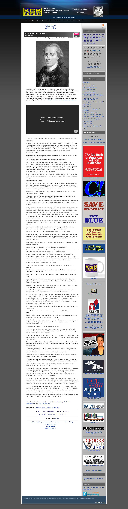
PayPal (56, 418)
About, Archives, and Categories (37, 20)
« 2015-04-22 (50, 25)
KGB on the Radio (89, 85)
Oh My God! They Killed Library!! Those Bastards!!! (93, 113)
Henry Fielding (57, 402)
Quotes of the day (53, 407)
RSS (103, 25)
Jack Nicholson (44, 404)
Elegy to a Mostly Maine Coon (93, 116)
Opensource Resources (88, 498)
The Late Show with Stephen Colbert (94, 398)
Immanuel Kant (40, 407)
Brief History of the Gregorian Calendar (90, 99)
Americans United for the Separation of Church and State (94, 327)
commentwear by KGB (94, 196)
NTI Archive (87, 104)
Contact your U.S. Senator (94, 139)
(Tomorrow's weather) (93, 67)
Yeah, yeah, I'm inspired (92, 126)
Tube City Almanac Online (94, 465)
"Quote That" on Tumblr (94, 470)
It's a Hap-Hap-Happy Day (92, 119)
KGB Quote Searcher (89, 89)
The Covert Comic (94, 294)
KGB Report (49, 8)
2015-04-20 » (50, 28)
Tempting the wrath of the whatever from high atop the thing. (81, 8)
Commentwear (57, 20)
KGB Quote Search (80, 20)
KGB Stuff (49, 20)
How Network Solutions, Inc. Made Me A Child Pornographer (93, 95)
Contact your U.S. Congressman (94, 143)
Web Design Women (75, 498)
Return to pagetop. (100, 502)
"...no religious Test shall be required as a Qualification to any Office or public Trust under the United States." (94, 318)
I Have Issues (87, 123)
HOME (26, 20)
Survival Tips (87, 121)
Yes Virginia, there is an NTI (93, 102)
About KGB (86, 82)
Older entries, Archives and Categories (45, 422)
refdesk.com (94, 422)
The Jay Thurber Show (93, 284)
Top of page (69, 422)
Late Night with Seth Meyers (94, 373)
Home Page (50, 27)
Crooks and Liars (94, 450)
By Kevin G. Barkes (51, 12)
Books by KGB (93, 178)
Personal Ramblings (89, 92)
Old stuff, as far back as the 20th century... (93, 488)
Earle (84, 128)
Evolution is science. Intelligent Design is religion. (94, 432)
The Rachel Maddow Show (94, 355)
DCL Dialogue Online (68, 20)
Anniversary (87, 106)
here (88, 52)
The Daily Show (94, 408)
